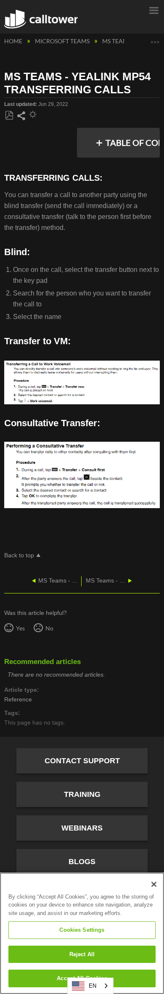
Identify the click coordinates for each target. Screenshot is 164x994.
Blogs (82, 861)
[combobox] (90, 986)
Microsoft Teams (63, 41)
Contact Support (82, 761)
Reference (18, 699)
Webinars (82, 828)
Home (14, 41)
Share (21, 116)
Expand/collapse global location (155, 39)
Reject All (82, 954)
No (49, 628)
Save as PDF (9, 115)
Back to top (19, 555)
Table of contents (133, 142)
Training (82, 794)
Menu (153, 9)
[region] (82, 933)
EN (92, 986)
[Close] (154, 884)
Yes (20, 628)
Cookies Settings (81, 930)
